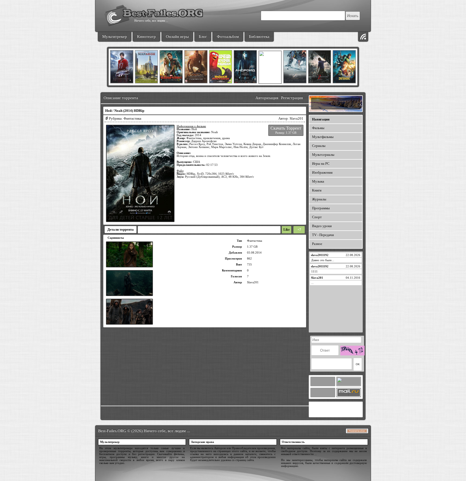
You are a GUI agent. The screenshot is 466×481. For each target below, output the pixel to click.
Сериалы (318, 146)
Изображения (322, 172)
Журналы (319, 199)
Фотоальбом (228, 36)
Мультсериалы (323, 155)
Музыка (318, 181)
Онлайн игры (177, 36)
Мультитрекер (114, 36)
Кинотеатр (146, 36)
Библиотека (259, 36)
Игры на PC (321, 164)
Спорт (317, 217)
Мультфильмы (323, 137)
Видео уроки (322, 226)
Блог (203, 36)
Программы (321, 208)
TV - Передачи (323, 235)
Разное (317, 244)
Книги (316, 190)
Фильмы (318, 128)
